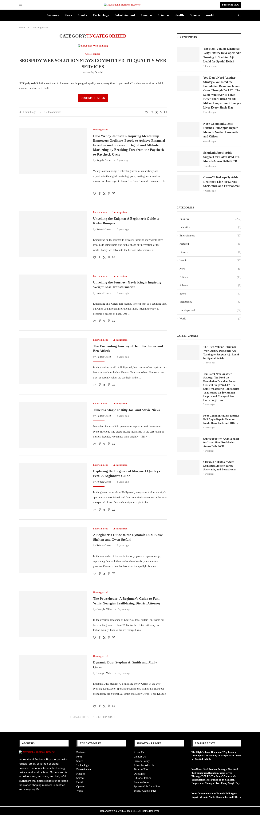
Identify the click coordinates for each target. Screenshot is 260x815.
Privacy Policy (142, 761)
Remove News (141, 782)
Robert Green (104, 229)
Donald (99, 72)
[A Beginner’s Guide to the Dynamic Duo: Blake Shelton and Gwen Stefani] (53, 550)
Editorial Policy (142, 778)
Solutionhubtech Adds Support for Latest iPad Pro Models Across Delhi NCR (221, 157)
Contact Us (140, 756)
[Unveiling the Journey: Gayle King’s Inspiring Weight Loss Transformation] (53, 297)
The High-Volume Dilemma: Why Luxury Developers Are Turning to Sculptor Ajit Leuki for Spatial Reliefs (222, 55)
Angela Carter (103, 160)
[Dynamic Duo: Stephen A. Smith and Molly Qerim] (53, 677)
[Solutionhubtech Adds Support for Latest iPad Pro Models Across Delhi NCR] (188, 158)
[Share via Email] (165, 112)
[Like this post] (146, 112)
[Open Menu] (20, 4)
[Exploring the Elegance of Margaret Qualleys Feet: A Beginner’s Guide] (53, 486)
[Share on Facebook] (152, 112)
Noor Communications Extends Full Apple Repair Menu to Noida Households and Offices (220, 130)
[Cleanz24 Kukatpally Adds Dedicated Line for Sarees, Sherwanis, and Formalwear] (188, 183)
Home (22, 27)
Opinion (195, 15)
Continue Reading (93, 98)
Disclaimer (139, 773)
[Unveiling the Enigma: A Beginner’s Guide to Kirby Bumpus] (53, 233)
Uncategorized (210, 310)
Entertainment (125, 15)
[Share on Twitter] (156, 112)
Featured (210, 243)
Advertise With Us (144, 765)
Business (52, 15)
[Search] (239, 15)
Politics (210, 277)
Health (179, 15)
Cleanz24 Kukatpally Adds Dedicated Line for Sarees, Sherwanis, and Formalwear (221, 182)
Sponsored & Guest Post (147, 786)
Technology (101, 15)
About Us (139, 752)
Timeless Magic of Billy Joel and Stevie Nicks (126, 410)
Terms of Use (141, 769)
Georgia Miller (104, 609)
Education (210, 227)
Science (163, 15)
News (68, 15)
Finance (146, 15)
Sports (82, 15)
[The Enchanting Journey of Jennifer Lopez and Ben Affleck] (53, 361)
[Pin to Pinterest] (161, 112)
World (210, 15)
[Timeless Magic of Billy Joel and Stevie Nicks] (53, 425)
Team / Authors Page (145, 790)
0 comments (54, 112)
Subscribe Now (230, 4)
